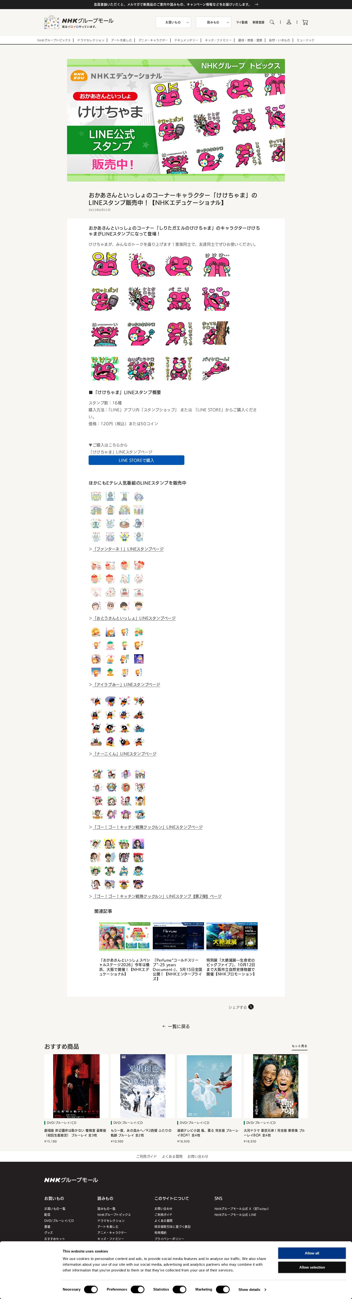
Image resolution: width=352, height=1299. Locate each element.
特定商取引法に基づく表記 (172, 1226)
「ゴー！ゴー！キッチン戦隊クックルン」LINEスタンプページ (148, 827)
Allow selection (312, 1267)
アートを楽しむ (107, 1226)
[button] (173, 22)
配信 (47, 1214)
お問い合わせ (198, 1156)
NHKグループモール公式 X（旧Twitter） (243, 1208)
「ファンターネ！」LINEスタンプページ (128, 548)
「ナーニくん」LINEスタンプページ (125, 753)
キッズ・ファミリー (110, 1238)
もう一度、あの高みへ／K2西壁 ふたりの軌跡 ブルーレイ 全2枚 (141, 1133)
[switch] (137, 1289)
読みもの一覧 (106, 1208)
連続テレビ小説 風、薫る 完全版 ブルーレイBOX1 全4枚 (208, 1133)
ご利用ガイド (146, 1156)
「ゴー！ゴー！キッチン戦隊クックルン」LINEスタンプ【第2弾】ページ (157, 896)
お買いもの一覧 (54, 1208)
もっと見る (299, 1046)
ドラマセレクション (111, 1220)
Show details (249, 1290)
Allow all (312, 1253)
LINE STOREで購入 (136, 460)
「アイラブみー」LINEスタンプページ (126, 684)
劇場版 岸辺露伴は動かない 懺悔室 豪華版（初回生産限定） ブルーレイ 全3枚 (75, 1133)
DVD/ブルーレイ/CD (59, 1220)
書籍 (47, 1226)
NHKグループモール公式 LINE (235, 1214)
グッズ (48, 1232)
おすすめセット (54, 1238)
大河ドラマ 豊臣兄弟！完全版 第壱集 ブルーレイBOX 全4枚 (274, 1133)
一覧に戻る (179, 1026)
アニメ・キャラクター (112, 1232)
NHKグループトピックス (114, 1214)
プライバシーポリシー (169, 1238)
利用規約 (160, 1232)
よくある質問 (172, 1156)
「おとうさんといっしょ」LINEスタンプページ (134, 618)
